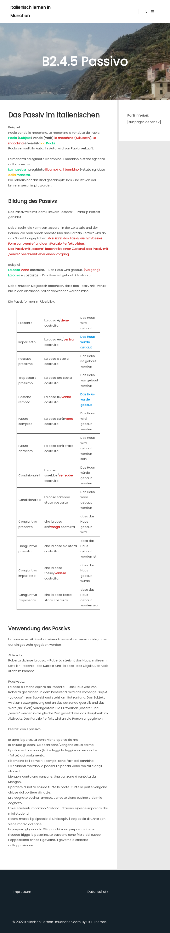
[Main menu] (153, 11)
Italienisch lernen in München (30, 11)
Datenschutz (97, 891)
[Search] (145, 11)
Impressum (22, 891)
